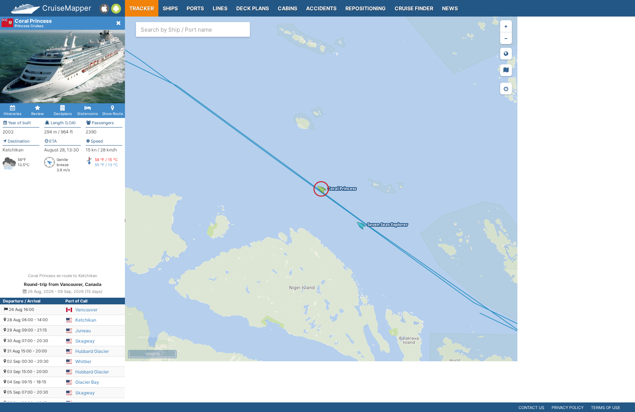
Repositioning (365, 8)
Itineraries (12, 113)
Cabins (287, 8)
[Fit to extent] (506, 54)
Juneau (83, 330)
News (450, 8)
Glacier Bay (87, 382)
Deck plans (252, 8)
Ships (170, 8)
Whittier (83, 361)
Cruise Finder (414, 8)
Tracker (141, 8)
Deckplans (63, 113)
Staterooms (87, 113)
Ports (195, 8)
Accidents (321, 8)
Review (37, 113)
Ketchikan (85, 320)
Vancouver (86, 309)
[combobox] (193, 29)
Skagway (85, 341)
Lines (220, 8)
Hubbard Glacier (92, 351)
